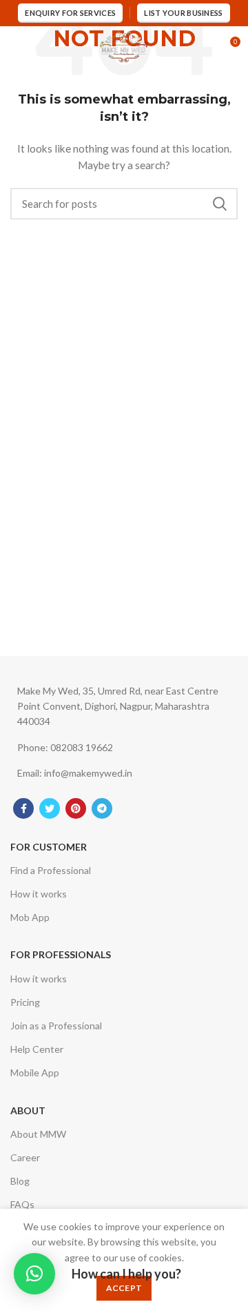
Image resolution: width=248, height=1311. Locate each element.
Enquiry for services (70, 12)
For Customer (48, 847)
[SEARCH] (219, 204)
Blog (20, 1181)
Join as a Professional (56, 1025)
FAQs (22, 1204)
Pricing (25, 1002)
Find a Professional (50, 870)
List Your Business (183, 12)
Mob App (30, 917)
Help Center (36, 1049)
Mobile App (34, 1072)
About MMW (38, 1134)
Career (25, 1157)
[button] (34, 1273)
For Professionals (60, 954)
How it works (38, 894)
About (27, 1110)
